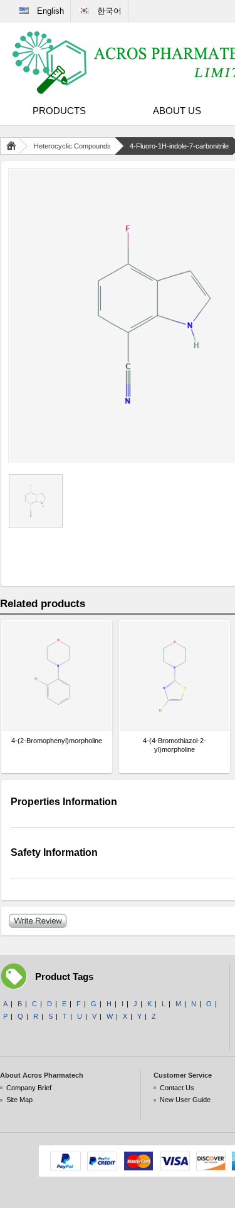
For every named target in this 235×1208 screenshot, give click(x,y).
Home (14, 146)
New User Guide (185, 1099)
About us (177, 110)
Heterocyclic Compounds (72, 146)
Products (59, 110)
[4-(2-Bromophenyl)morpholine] (57, 676)
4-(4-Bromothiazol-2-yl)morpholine (174, 745)
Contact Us (177, 1087)
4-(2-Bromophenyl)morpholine (56, 740)
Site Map (19, 1099)
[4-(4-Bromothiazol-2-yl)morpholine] (174, 676)
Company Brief (28, 1087)
